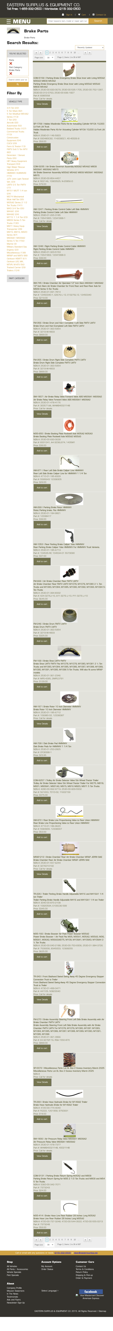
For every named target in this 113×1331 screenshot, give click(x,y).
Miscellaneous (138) (16, 253)
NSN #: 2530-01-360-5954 (47, 329)
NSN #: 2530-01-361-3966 (47, 1037)
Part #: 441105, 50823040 (46, 991)
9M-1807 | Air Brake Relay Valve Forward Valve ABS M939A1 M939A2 (67, 397)
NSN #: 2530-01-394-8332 (47, 593)
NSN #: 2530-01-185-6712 (47, 713)
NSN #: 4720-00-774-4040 (47, 1108)
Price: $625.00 (40, 951)
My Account (46, 1266)
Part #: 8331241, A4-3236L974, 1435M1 (54, 442)
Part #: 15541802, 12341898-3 (49, 255)
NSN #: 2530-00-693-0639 (47, 440)
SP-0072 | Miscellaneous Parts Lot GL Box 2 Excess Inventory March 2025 (68, 1068)
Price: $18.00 (39, 1114)
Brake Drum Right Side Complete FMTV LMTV (54, 363)
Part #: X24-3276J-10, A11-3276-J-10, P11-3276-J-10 (60, 596)
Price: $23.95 (39, 755)
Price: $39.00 (39, 258)
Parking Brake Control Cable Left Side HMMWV (55, 212)
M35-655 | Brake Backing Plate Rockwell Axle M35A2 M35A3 (63, 434)
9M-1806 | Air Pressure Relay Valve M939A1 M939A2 (60, 1139)
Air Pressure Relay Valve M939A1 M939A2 (54, 1142)
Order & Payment (84, 1278)
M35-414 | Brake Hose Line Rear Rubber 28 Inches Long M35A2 (64, 1216)
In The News (12, 1294)
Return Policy (82, 1272)
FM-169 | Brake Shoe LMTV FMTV (49, 661)
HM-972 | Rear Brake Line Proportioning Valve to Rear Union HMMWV (66, 820)
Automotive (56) (14, 126)
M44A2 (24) (13, 214)
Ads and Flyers (14, 1300)
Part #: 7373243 (41, 1188)
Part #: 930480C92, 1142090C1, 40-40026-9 (56, 139)
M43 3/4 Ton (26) (15, 208)
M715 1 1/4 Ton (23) (17, 217)
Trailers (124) (13, 271)
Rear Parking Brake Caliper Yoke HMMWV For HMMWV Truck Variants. (66, 547)
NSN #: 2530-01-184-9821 (47, 513)
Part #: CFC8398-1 (42, 752)
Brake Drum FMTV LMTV (45, 627)
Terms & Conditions (85, 1269)
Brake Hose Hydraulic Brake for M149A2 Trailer (55, 1105)
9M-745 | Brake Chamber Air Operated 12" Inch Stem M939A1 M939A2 (68, 283)
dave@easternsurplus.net (86, 1253)
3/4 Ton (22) (13, 108)
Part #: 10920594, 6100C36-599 (50, 906)
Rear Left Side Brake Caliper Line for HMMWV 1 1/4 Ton (60, 473)
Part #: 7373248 (41, 1224)
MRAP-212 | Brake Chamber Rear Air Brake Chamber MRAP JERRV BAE (67, 857)
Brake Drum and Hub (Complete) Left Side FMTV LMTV (58, 326)
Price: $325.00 (40, 636)
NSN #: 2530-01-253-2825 (47, 749)
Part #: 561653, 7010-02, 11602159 (51, 792)
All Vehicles (12, 1266)
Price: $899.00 (40, 335)
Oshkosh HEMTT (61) (17, 259)
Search (98, 21)
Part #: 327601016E (43, 866)
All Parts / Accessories (17, 1269)
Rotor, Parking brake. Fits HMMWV (49, 510)
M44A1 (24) (13, 211)
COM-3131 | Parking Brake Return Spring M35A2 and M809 (62, 1176)
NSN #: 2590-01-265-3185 (47, 215)
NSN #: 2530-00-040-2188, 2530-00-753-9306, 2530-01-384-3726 (68, 946)
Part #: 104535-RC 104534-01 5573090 (54, 553)
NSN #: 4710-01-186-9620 (47, 826)
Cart (84, 15)
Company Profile (14, 1288)
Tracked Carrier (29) (16, 268)
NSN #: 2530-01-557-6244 (47, 863)
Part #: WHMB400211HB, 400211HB (51, 1148)
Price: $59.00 (39, 141)
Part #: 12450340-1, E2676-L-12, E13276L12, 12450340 (62, 295)
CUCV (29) (12, 143)
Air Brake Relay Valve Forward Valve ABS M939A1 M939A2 (62, 400)
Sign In (69, 15)
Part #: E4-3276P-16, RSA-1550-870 (51, 1040)
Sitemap (102, 1311)
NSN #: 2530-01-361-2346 (47, 676)
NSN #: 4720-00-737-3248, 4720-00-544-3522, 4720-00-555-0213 (68, 1222)
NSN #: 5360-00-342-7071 (47, 1185)
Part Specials (13, 1275)
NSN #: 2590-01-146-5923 (47, 136)
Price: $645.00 (40, 599)
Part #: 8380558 (41, 96)
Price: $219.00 (40, 298)
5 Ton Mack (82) (14, 111)
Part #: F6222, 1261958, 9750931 (50, 1111)
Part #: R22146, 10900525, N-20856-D (53, 181)
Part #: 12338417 (42, 516)
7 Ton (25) (12, 120)
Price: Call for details (42, 99)
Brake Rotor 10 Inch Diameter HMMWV (52, 710)
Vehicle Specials (14, 1272)
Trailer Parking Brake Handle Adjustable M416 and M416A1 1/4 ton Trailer (68, 900)
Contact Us (101, 15)
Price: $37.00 (39, 556)
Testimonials (12, 1297)
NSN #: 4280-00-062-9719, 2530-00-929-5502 (57, 789)
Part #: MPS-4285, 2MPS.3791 (48, 679)
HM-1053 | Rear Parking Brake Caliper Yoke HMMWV (58, 544)
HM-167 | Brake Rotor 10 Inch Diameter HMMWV (57, 707)
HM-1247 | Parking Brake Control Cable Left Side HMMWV (61, 209)
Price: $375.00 (40, 795)
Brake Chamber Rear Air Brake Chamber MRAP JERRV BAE (61, 860)
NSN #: (36, 1074)
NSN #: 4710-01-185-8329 (47, 476)
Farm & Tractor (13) (16, 146)
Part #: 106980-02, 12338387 (48, 715)
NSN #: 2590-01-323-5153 (47, 252)
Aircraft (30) (12, 123)
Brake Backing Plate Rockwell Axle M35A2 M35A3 (57, 437)
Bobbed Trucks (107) (16, 129)
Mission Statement (15, 1291)
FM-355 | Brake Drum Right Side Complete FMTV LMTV (59, 360)
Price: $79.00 (39, 184)
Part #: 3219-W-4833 (44, 332)
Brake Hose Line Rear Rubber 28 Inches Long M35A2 (58, 1219)
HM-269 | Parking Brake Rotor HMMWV (52, 507)
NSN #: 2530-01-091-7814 (47, 292)
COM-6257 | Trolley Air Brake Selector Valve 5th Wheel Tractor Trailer (66, 780)
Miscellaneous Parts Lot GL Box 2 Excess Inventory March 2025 (63, 1071)
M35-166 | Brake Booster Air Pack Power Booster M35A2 (61, 934)
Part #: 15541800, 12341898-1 (49, 218)
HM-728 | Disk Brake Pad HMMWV (50, 743)
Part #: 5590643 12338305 (47, 479)
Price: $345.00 (40, 909)
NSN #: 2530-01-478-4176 (47, 403)
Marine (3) (12, 244)
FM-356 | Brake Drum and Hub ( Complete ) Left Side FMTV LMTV (64, 323)
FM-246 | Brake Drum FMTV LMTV (50, 624)
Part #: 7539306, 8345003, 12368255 (53, 949)
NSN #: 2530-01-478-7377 (47, 1145)
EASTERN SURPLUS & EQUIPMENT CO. (43, 5)
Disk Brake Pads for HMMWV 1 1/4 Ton (52, 746)
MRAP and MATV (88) (17, 256)
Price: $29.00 (39, 482)
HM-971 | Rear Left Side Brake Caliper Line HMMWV (58, 470)
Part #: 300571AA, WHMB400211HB (51, 406)
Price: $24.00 (39, 1191)
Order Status (47, 1269)
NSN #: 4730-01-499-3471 (47, 988)
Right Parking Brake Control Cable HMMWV (53, 249)
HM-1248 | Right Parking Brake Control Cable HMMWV (59, 246)
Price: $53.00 (39, 832)
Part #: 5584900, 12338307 (47, 829)
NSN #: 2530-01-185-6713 (47, 550)
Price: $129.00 (40, 682)
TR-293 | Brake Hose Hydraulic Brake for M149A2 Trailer (60, 1102)
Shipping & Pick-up (84, 1275)
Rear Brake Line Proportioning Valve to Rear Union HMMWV (61, 823)
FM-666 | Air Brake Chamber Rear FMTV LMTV (55, 581)
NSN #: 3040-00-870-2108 (47, 903)
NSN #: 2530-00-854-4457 (47, 178)
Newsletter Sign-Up (16, 1303)
